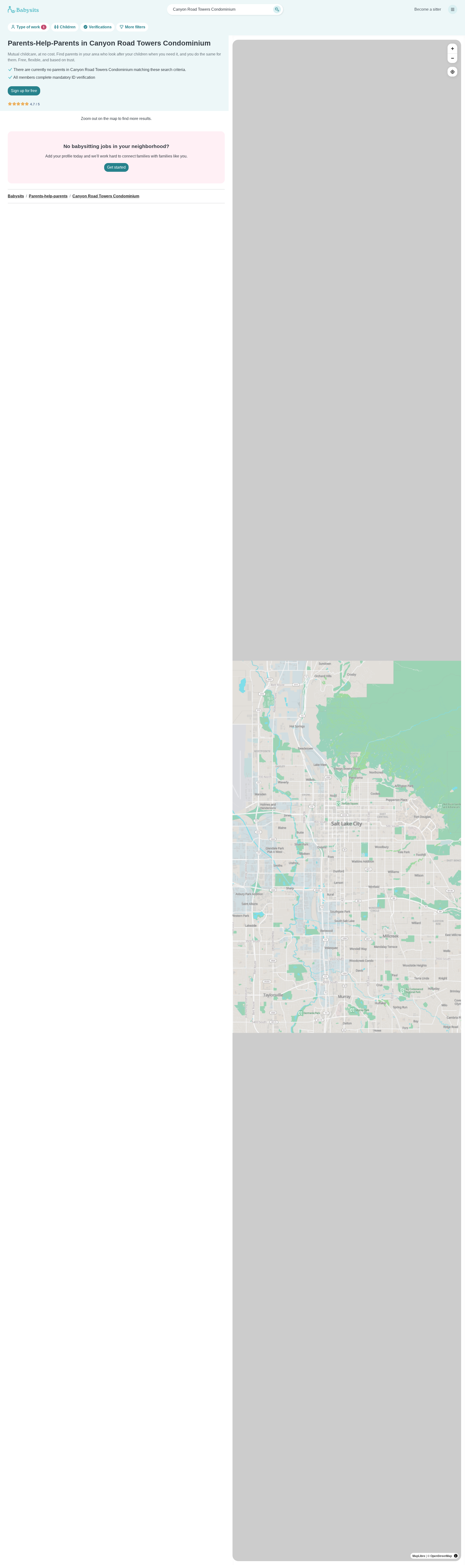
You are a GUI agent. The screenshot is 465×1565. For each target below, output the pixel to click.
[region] (346, 800)
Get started (116, 167)
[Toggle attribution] (456, 1556)
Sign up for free (24, 91)
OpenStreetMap (441, 1556)
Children (67, 27)
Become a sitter (427, 9)
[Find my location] (452, 72)
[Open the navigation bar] (452, 9)
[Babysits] (23, 9)
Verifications (100, 27)
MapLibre (418, 1556)
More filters (134, 27)
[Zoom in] (452, 48)
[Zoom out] (452, 58)
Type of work (30, 27)
